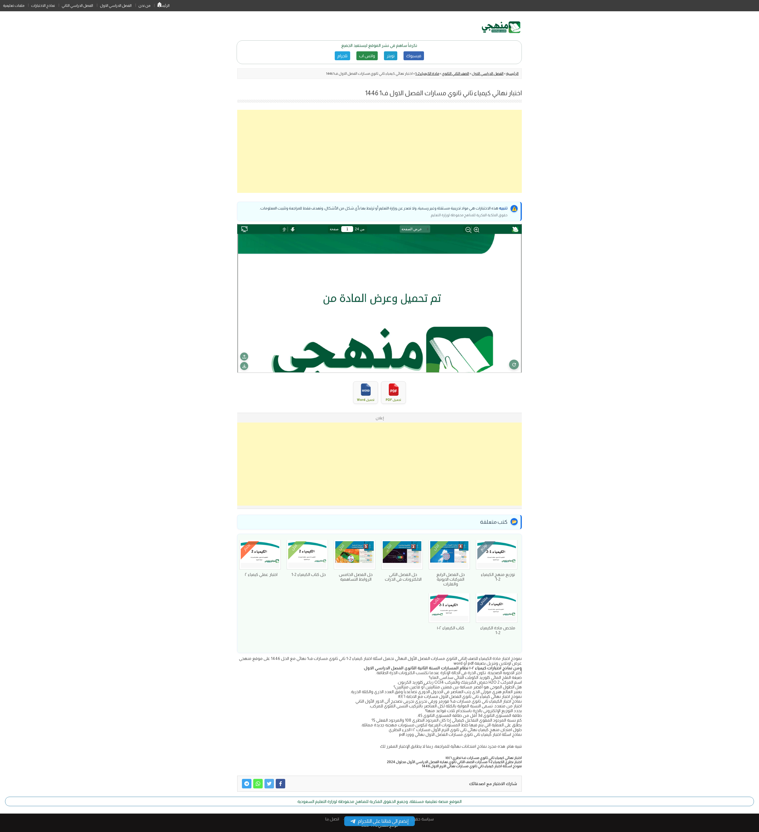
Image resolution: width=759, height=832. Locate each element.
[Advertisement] (379, 151)
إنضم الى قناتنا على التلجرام (383, 821)
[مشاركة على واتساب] (258, 783)
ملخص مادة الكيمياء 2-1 (497, 630)
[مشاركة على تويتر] (269, 783)
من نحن (144, 6)
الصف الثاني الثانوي (455, 74)
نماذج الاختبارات (43, 6)
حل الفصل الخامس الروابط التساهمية (356, 577)
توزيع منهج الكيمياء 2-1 (498, 577)
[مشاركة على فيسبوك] (280, 783)
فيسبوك (413, 55)
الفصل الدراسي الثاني (77, 6)
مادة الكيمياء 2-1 (427, 74)
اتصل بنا (332, 819)
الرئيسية (159, 6)
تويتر (391, 55)
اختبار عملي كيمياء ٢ (261, 574)
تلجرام (342, 55)
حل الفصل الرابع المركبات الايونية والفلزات (450, 579)
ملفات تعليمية (13, 6)
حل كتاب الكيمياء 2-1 (308, 574)
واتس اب (367, 55)
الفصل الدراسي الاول (116, 6)
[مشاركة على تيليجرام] (246, 783)
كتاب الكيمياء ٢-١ (450, 627)
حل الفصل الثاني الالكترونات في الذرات (403, 577)
